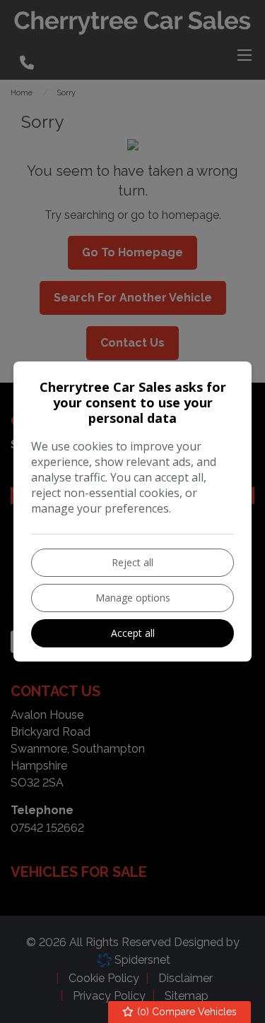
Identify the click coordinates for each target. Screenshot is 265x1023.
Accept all (133, 633)
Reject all (132, 562)
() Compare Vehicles (185, 1011)
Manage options (132, 597)
